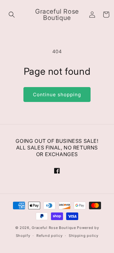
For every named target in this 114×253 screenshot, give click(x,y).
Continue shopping (57, 95)
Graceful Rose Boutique (54, 227)
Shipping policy (83, 235)
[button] (12, 15)
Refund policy (49, 235)
